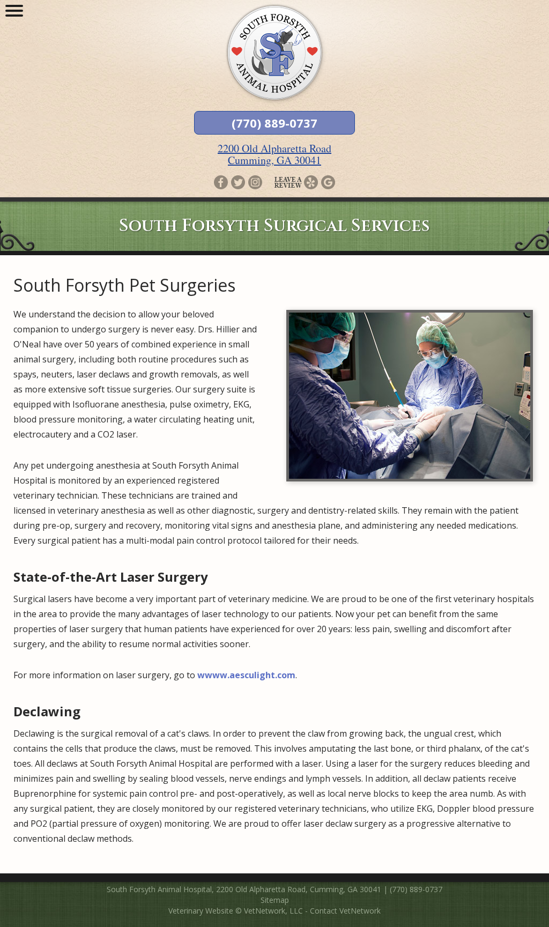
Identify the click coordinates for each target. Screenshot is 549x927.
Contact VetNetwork (345, 911)
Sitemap (275, 900)
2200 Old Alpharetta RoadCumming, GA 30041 (274, 154)
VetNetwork (264, 911)
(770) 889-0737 (274, 123)
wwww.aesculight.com (246, 675)
